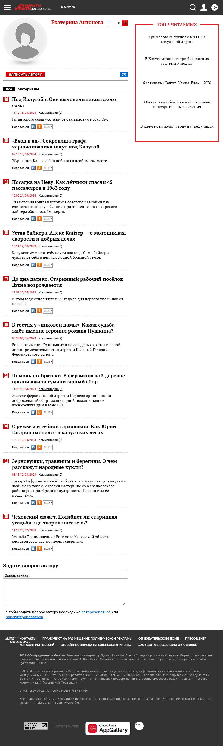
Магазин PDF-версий (37, 645)
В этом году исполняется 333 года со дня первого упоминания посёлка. (67, 301)
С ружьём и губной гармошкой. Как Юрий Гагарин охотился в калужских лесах (64, 429)
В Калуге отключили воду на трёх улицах (176, 126)
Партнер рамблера (66, 726)
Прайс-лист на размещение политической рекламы (87, 638)
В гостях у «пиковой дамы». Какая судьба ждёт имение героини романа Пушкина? (63, 327)
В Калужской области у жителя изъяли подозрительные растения (177, 104)
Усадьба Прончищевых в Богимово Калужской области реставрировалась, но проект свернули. (61, 539)
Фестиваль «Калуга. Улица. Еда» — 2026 (177, 82)
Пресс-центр (195, 638)
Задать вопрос (16, 576)
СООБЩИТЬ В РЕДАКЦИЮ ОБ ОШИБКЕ (167, 645)
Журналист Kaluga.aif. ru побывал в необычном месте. (60, 160)
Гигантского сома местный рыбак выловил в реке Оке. (60, 119)
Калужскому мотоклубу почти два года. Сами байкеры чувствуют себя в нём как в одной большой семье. (60, 255)
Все (9, 89)
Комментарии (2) (50, 338)
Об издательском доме (158, 638)
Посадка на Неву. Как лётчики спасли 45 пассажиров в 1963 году (62, 185)
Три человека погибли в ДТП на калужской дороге (177, 39)
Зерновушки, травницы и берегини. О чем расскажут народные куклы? (64, 464)
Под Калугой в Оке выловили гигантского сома (64, 102)
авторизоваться (96, 612)
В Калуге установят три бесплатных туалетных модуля (177, 60)
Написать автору (25, 74)
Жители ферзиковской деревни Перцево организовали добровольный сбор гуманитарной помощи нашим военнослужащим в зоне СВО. (61, 400)
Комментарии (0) (50, 113)
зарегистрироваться (24, 617)
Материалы (28, 89)
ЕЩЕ (47, 127)
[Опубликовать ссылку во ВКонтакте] (33, 126)
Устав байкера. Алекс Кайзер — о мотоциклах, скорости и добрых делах (69, 235)
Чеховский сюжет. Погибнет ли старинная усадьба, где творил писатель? (64, 519)
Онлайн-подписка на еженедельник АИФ (96, 645)
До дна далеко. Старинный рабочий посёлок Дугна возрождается (67, 282)
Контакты (28, 638)
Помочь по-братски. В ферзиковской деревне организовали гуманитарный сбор (68, 378)
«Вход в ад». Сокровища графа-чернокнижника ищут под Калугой (56, 143)
